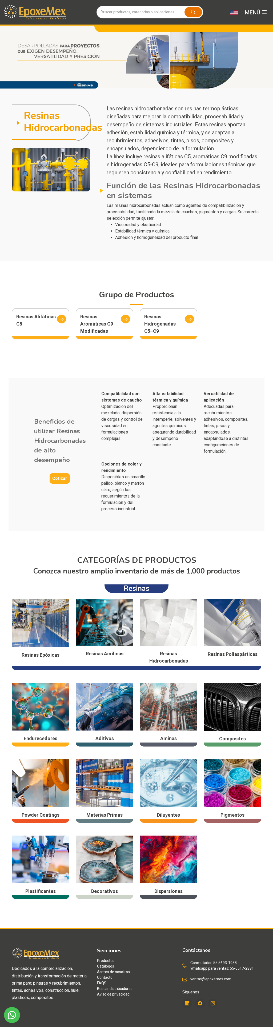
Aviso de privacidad (113, 994)
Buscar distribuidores (115, 988)
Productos (105, 960)
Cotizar (59, 478)
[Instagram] (213, 1003)
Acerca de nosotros (113, 972)
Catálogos (105, 966)
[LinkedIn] (187, 1003)
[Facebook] (200, 1003)
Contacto (105, 977)
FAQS (101, 983)
